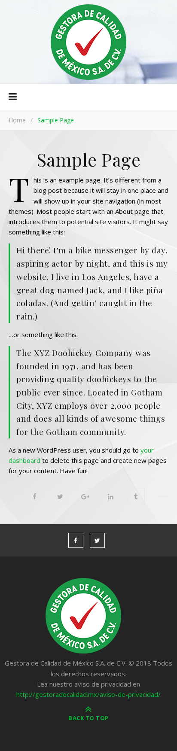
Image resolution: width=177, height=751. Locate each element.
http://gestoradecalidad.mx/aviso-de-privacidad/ (88, 694)
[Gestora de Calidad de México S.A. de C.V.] (88, 42)
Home (17, 120)
